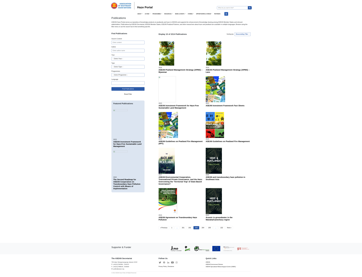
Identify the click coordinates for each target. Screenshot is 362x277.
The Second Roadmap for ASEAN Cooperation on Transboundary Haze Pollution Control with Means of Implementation (126, 184)
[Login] (226, 14)
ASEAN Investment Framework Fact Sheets (225, 106)
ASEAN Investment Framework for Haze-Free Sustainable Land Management (127, 144)
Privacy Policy (163, 266)
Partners (217, 14)
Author (113, 47)
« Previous (163, 227)
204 (203, 227)
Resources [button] (168, 14)
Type (113, 63)
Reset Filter (128, 94)
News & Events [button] (180, 14)
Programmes (115, 71)
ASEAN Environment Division (214, 264)
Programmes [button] (157, 14)
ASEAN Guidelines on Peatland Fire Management (228, 141)
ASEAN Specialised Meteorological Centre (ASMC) (221, 266)
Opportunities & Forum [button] (203, 14)
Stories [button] (190, 14)
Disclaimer (171, 266)
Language (114, 79)
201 (183, 227)
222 (221, 227)
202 (189, 227)
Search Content (116, 39)
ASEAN (208, 262)
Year (113, 55)
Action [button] (147, 14)
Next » (229, 227)
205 (209, 227)
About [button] (139, 14)
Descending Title (242, 34)
